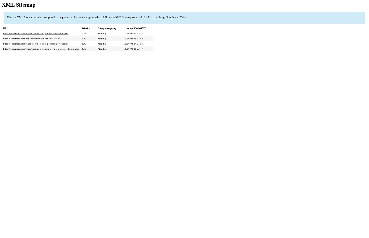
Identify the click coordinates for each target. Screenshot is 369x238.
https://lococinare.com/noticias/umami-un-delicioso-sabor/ (31, 38)
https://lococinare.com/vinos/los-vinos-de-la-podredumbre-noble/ (35, 43)
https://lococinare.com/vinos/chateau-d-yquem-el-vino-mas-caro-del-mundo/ (41, 49)
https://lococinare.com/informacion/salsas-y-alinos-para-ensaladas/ (35, 33)
